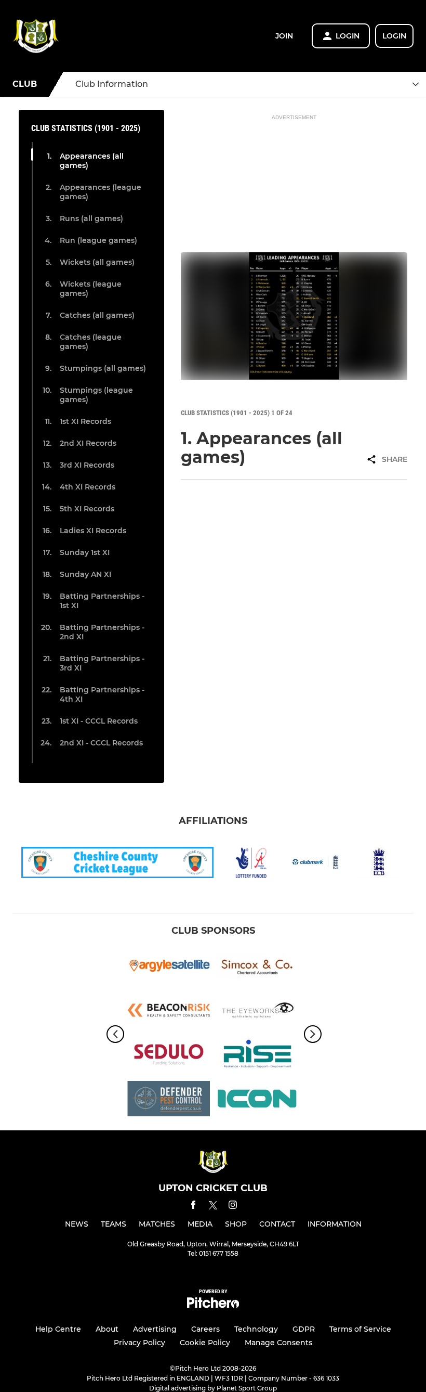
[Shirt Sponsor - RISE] (257, 1056)
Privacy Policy (139, 1342)
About (107, 1329)
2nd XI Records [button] (88, 443)
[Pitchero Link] (213, 1305)
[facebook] (193, 1207)
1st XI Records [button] (85, 421)
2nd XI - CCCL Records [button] (101, 742)
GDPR (303, 1329)
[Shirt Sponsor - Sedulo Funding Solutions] (168, 1056)
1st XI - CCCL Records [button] (99, 721)
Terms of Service (360, 1329)
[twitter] (213, 1207)
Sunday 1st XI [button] (85, 552)
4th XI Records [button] (87, 487)
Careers (205, 1329)
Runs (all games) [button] (91, 218)
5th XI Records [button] (87, 508)
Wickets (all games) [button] (97, 262)
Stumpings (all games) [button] (103, 368)
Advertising (155, 1329)
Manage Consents (278, 1342)
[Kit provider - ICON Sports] (257, 1100)
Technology (256, 1329)
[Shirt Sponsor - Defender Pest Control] (168, 1100)
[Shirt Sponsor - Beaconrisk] (168, 1012)
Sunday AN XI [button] (85, 574)
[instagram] (233, 1207)
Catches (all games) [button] (97, 315)
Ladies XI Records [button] (93, 530)
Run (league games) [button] (98, 240)
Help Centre (58, 1329)
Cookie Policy (205, 1342)
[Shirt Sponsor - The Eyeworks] (257, 1012)
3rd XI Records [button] (87, 465)
